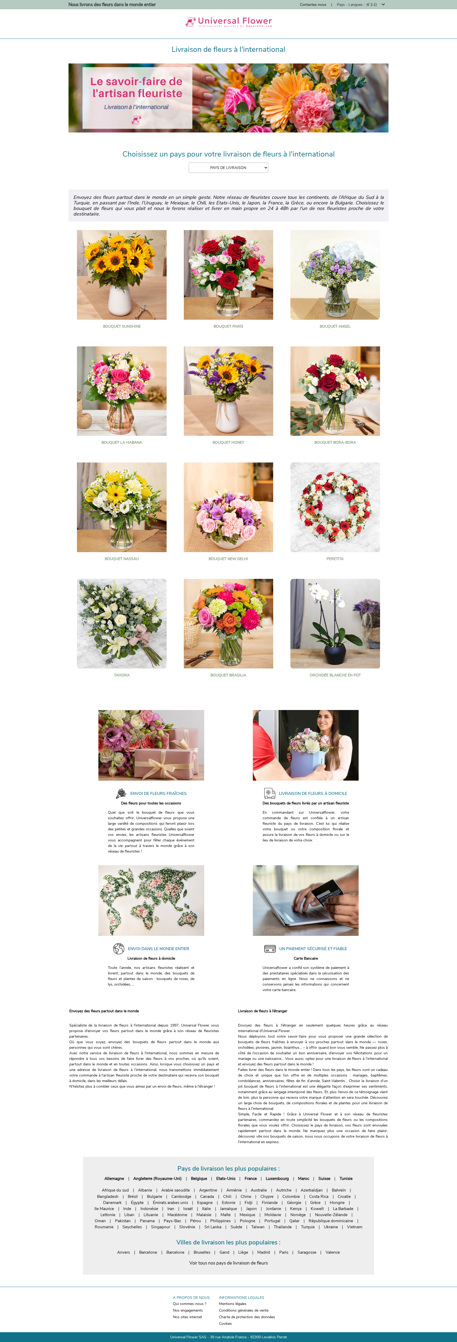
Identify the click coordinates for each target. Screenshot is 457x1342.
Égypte (137, 1202)
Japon (251, 1208)
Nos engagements (188, 1310)
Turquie (308, 1227)
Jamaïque (228, 1208)
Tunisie (346, 1178)
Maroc (303, 1178)
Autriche (283, 1190)
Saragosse (307, 1252)
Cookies (225, 1323)
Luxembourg (277, 1178)
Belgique (199, 1178)
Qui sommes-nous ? (189, 1303)
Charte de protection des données (247, 1317)
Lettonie (107, 1214)
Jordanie (273, 1208)
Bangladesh (107, 1196)
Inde (127, 1208)
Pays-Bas (172, 1221)
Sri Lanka (212, 1227)
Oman (100, 1221)
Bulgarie (154, 1196)
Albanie (145, 1190)
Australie (259, 1190)
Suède (236, 1227)
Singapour (160, 1227)
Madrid (263, 1252)
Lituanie (151, 1214)
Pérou (195, 1221)
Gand (224, 1252)
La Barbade (343, 1208)
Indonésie (149, 1208)
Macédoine (177, 1214)
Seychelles (132, 1227)
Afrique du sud (115, 1190)
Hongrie (337, 1202)
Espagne (205, 1202)
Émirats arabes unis (170, 1202)
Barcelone (148, 1252)
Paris (283, 1252)
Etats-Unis (225, 1178)
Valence (333, 1252)
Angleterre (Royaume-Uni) (157, 1178)
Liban (129, 1214)
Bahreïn (339, 1190)
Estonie (228, 1202)
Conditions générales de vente (243, 1310)
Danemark (112, 1202)
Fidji (249, 1202)
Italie (206, 1208)
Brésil (133, 1196)
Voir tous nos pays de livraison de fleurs (228, 1263)
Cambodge (181, 1196)
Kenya (295, 1208)
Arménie (234, 1190)
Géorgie (294, 1202)
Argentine (208, 1190)
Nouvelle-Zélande (331, 1214)
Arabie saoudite (175, 1190)
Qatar (294, 1221)
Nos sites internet (187, 1317)
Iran (170, 1208)
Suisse (324, 1178)
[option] (228, 97)
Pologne (247, 1221)
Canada (207, 1196)
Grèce (315, 1202)
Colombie (291, 1196)
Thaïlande (283, 1227)
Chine (246, 1196)
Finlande (270, 1202)
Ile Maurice (104, 1208)
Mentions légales (232, 1303)
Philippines (220, 1221)
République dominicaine (331, 1221)
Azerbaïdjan (312, 1190)
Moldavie (272, 1214)
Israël (188, 1208)
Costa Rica (318, 1196)
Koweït (317, 1208)
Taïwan (257, 1227)
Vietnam (354, 1227)
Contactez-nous (313, 4)
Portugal (272, 1221)
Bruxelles (202, 1252)
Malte (226, 1214)
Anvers (123, 1252)
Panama (147, 1221)
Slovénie (187, 1227)
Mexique (247, 1214)
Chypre (267, 1196)
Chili (227, 1196)
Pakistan (123, 1221)
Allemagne (114, 1178)
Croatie (344, 1196)
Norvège (298, 1214)
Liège (243, 1252)
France (251, 1178)
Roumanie (104, 1227)
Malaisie (203, 1214)
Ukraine (331, 1227)
